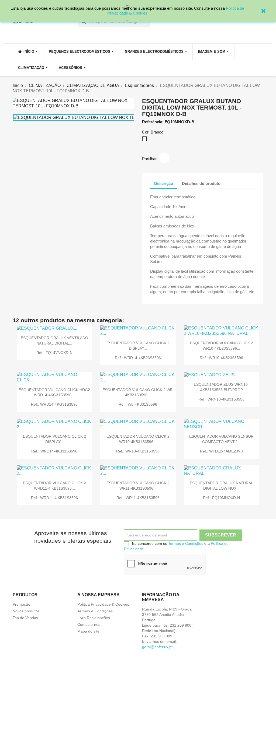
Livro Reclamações (93, 618)
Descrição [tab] (163, 183)
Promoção (21, 604)
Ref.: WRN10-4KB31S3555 (221, 399)
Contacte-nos (88, 624)
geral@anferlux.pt (157, 647)
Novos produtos (26, 611)
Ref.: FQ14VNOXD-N (54, 352)
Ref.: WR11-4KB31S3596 (138, 498)
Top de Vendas (25, 618)
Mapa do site (88, 631)
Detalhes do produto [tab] (201, 183)
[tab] (229, 181)
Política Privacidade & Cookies (103, 604)
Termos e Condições (185, 543)
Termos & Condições (95, 611)
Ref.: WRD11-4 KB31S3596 (54, 498)
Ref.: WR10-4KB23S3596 (221, 358)
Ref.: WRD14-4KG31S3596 (54, 404)
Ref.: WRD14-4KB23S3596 (138, 358)
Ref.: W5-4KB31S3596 (138, 404)
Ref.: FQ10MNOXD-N (221, 498)
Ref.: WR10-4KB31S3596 (138, 451)
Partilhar (164, 158)
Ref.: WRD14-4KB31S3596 (54, 451)
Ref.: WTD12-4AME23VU (221, 451)
